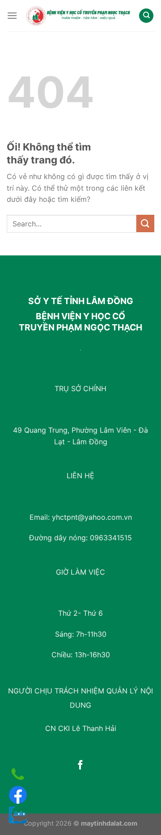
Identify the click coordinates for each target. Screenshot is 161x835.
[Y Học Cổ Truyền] (78, 16)
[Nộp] (145, 223)
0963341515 (111, 537)
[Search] (146, 15)
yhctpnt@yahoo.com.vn (92, 517)
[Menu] (12, 15)
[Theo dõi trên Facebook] (80, 765)
